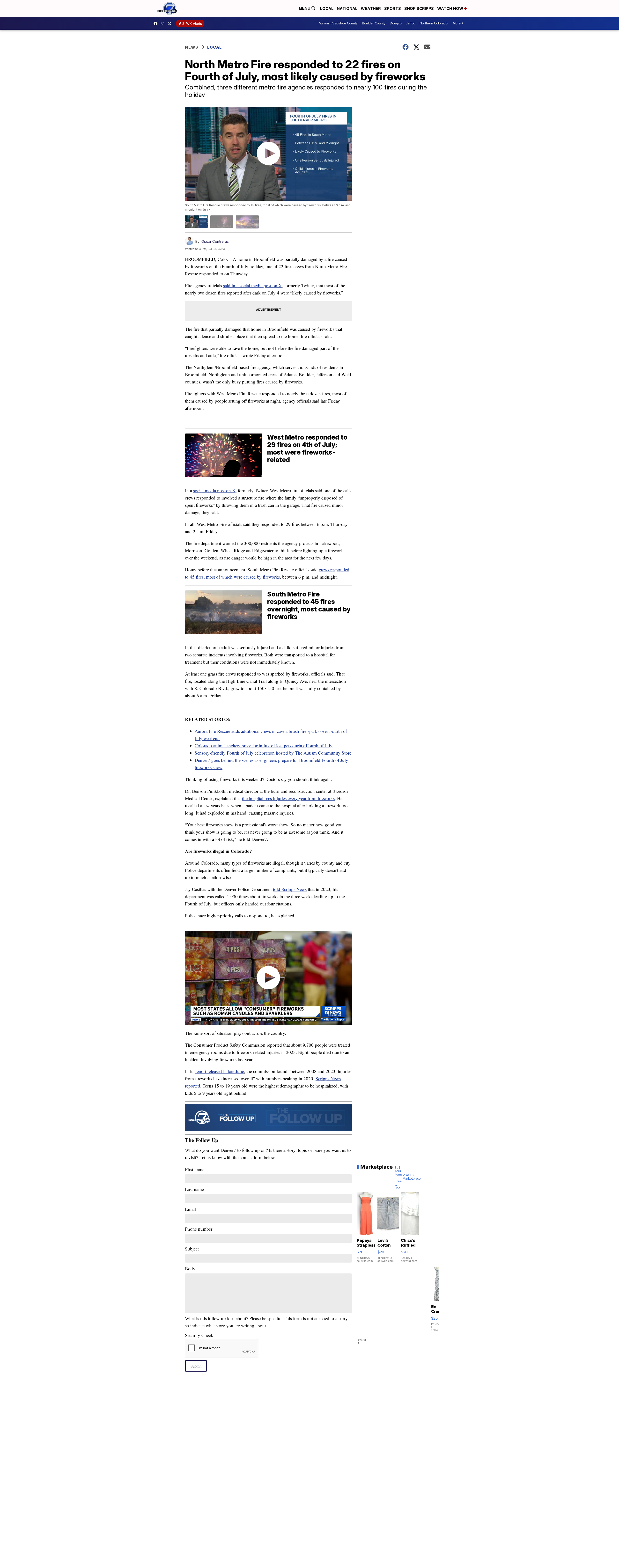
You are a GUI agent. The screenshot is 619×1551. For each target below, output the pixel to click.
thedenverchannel (164, 24)
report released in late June (219, 1071)
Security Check (199, 1335)
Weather (371, 8)
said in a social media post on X (252, 285)
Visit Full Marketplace (412, 1177)
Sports (392, 8)
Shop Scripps (419, 8)
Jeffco (410, 23)
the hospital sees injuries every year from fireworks (288, 798)
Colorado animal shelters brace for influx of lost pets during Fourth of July (263, 745)
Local (326, 8)
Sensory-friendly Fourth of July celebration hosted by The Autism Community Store (273, 753)
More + (458, 23)
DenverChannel (171, 24)
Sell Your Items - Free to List (399, 1178)
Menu (305, 8)
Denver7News (157, 24)
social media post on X (214, 490)
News (191, 47)
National (347, 8)
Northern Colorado (434, 23)
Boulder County (373, 23)
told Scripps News (290, 889)
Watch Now (450, 8)
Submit (196, 1365)
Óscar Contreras (215, 241)
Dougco (396, 23)
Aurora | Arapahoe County (338, 23)
